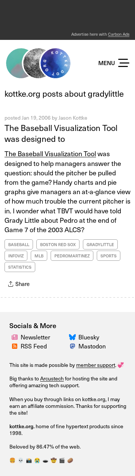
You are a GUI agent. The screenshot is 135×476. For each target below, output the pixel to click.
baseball (18, 244)
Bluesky (88, 336)
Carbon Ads (118, 34)
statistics (20, 267)
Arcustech (52, 378)
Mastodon (92, 345)
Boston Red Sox (58, 244)
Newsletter (35, 336)
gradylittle (100, 244)
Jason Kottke (72, 118)
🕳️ (45, 460)
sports (108, 255)
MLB (39, 255)
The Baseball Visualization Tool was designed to (60, 132)
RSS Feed (34, 345)
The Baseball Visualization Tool (50, 153)
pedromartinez (72, 255)
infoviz (16, 255)
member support (95, 365)
